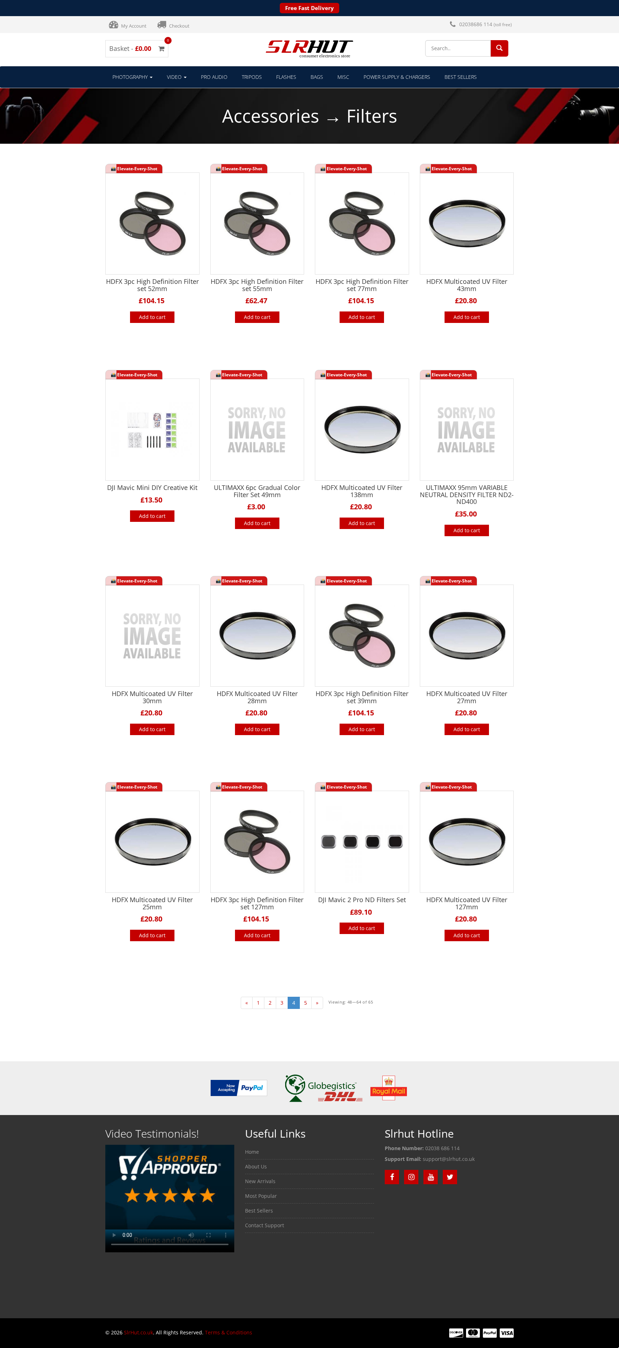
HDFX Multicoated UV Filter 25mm (152, 903)
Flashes (286, 76)
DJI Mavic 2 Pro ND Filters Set (362, 899)
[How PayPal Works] (239, 1087)
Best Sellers (461, 76)
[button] (499, 47)
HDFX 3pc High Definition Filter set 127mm (257, 903)
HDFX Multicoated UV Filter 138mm (361, 491)
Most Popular (261, 1195)
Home (252, 1151)
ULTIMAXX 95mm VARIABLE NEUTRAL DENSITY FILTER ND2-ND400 (467, 494)
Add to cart (152, 317)
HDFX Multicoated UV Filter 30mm (152, 697)
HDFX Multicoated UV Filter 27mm (466, 697)
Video (175, 76)
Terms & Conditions (228, 1332)
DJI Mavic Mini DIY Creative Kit (152, 487)
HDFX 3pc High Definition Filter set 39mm (362, 697)
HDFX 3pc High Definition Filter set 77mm (362, 285)
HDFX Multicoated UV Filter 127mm (466, 903)
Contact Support (264, 1225)
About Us (256, 1166)
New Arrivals (260, 1181)
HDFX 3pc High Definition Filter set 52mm (152, 285)
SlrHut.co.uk (138, 1332)
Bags (317, 76)
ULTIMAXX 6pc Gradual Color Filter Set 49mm (257, 491)
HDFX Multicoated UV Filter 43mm (466, 285)
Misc (343, 76)
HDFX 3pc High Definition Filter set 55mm (257, 285)
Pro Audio (214, 76)
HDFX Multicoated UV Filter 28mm (257, 697)
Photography (130, 76)
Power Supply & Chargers (397, 76)
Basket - (136, 48)
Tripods (252, 76)
